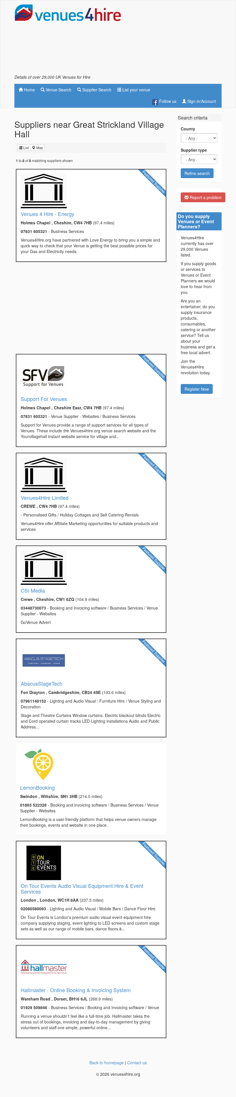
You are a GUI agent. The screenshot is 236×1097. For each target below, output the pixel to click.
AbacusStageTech (41, 683)
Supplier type (194, 150)
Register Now (196, 389)
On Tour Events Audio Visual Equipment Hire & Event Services (82, 888)
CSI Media (33, 590)
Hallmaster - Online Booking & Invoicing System (76, 990)
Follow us (167, 101)
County (188, 129)
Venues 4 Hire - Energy (47, 213)
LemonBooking (37, 787)
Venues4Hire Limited (44, 497)
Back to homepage (107, 1062)
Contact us (137, 1062)
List (25, 147)
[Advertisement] (176, 39)
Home (29, 89)
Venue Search (58, 89)
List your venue (135, 89)
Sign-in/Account (201, 101)
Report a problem (205, 197)
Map (39, 147)
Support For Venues (44, 398)
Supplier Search (96, 89)
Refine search (197, 173)
